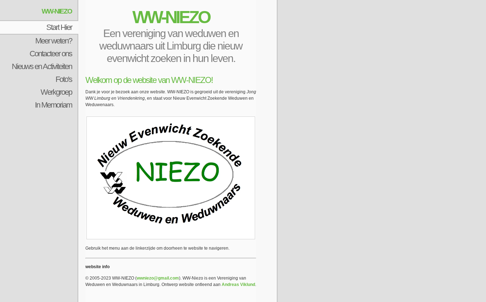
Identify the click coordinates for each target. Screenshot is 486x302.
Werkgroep (56, 92)
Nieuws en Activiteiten (42, 66)
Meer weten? (53, 40)
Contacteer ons (51, 53)
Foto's (64, 79)
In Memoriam (53, 104)
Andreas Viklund (238, 284)
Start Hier (59, 27)
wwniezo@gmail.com (158, 278)
